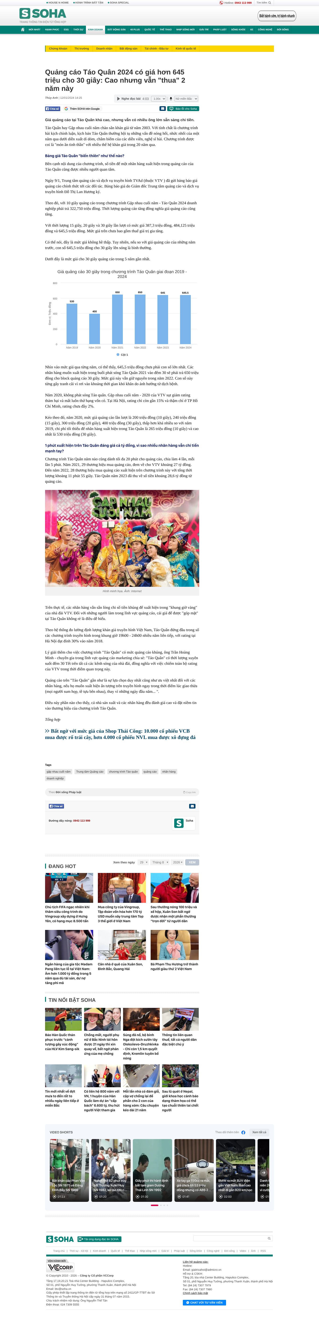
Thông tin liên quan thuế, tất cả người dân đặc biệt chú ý (179, 1039)
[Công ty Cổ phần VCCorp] (103, 1265)
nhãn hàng (169, 771)
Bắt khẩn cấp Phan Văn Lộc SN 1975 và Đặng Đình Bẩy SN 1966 (68, 1185)
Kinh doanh (95, 29)
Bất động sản (117, 29)
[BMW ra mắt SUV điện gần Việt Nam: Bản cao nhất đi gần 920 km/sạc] (235, 1170)
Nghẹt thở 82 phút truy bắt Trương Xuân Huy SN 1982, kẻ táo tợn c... (110, 1185)
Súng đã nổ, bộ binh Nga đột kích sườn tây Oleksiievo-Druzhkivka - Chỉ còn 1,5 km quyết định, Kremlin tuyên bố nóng (141, 1046)
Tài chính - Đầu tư (156, 48)
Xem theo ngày (124, 862)
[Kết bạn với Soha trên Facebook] (179, 823)
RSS (263, 1251)
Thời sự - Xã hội (79, 1251)
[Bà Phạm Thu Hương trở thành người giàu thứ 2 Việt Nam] (175, 945)
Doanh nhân (104, 48)
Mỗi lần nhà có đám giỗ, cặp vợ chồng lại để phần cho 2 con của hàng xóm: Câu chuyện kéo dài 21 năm (141, 1100)
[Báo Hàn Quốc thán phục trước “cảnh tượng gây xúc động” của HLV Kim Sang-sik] (63, 1019)
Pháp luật (220, 29)
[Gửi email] (162, 108)
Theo (122, 792)
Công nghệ (265, 29)
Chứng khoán (58, 48)
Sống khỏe (238, 29)
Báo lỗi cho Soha (186, 108)
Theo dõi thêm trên (227, 1132)
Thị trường (81, 48)
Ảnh (253, 1251)
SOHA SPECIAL (119, 2)
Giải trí (203, 29)
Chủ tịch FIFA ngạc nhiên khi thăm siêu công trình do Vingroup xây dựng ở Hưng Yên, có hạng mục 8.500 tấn (67, 914)
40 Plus (135, 29)
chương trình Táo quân (123, 771)
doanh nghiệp (55, 778)
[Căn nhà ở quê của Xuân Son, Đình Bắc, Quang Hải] (122, 945)
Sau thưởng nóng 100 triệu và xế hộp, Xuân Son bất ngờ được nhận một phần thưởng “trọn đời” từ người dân (174, 914)
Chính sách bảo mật (195, 1293)
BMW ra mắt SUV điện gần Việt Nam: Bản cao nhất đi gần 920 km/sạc (235, 1185)
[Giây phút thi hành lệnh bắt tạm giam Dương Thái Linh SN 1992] (152, 1170)
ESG (66, 29)
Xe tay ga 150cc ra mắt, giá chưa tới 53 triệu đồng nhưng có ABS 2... (194, 1185)
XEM (192, 862)
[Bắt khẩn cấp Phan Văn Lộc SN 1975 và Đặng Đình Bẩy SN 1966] (69, 1170)
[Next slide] (263, 1172)
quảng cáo (150, 771)
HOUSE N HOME (59, 2)
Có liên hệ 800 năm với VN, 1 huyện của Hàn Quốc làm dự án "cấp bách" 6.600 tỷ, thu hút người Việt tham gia (102, 1100)
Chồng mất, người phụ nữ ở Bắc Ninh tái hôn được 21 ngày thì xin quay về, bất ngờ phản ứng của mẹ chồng (101, 1044)
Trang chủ (59, 1251)
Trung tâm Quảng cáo (89, 771)
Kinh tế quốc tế (186, 48)
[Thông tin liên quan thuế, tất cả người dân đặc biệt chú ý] (180, 1019)
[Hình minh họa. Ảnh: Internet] (122, 538)
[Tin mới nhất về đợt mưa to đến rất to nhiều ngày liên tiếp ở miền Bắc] (63, 1075)
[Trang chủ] (43, 16)
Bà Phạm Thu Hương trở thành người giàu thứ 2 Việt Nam (174, 966)
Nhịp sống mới (185, 29)
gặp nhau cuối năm (59, 771)
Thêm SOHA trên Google (85, 108)
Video (243, 1251)
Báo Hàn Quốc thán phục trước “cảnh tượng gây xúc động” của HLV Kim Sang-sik (62, 1042)
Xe (251, 29)
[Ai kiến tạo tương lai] (276, 16)
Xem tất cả (259, 1132)
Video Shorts (61, 1132)
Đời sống (283, 29)
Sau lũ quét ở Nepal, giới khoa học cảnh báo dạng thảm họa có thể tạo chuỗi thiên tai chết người (180, 1100)
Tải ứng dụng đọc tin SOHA (101, 1239)
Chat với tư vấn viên (206, 1302)
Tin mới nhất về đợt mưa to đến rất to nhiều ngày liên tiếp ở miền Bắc (62, 1098)
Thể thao (166, 29)
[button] (154, 1205)
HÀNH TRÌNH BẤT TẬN (89, 2)
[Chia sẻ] (52, 108)
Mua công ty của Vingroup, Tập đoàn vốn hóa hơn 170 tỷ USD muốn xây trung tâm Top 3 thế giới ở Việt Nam (120, 914)
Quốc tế (149, 29)
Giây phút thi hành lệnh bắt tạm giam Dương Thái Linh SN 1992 (151, 1185)
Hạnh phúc (52, 29)
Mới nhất (34, 29)
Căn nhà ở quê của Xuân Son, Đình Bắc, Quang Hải (120, 966)
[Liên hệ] (192, 806)
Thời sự (78, 29)
